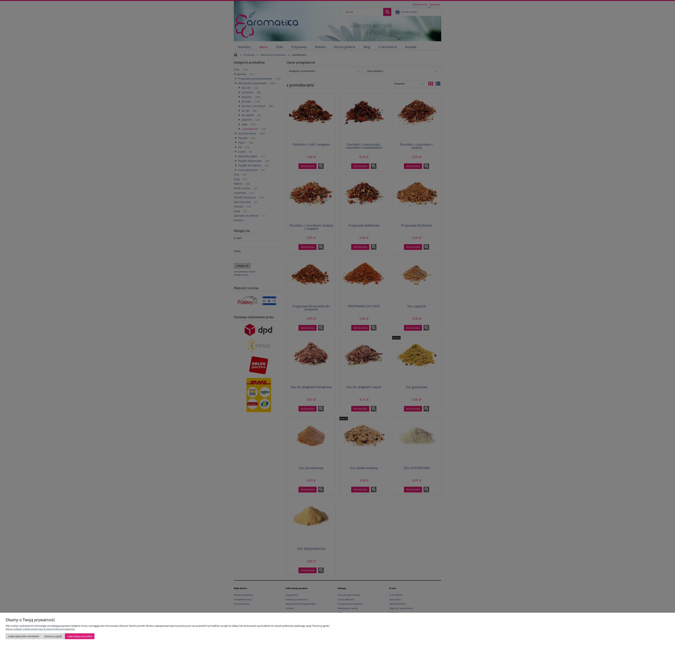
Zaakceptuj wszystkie (79, 636)
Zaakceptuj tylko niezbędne (23, 636)
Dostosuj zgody (53, 636)
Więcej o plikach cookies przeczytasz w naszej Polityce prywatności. (40, 629)
